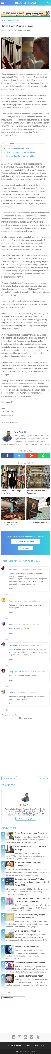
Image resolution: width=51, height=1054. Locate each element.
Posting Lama (43, 778)
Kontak (19, 1045)
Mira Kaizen (13, 569)
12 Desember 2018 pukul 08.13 (30, 569)
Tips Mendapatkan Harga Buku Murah (20, 152)
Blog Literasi (25, 3)
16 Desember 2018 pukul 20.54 (33, 672)
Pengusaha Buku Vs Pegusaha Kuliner (9, 523)
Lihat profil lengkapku (25, 819)
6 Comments (25, 30)
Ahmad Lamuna (15, 601)
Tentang (10, 1045)
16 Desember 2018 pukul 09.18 (29, 625)
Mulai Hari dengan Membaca (27, 931)
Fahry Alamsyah (15, 672)
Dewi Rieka (13, 645)
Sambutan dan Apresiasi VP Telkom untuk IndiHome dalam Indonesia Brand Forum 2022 (32, 882)
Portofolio (28, 1045)
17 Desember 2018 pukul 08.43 (27, 693)
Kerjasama (39, 1045)
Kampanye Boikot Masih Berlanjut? (30, 963)
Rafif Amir (27, 805)
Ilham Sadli (13, 625)
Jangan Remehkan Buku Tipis (17, 148)
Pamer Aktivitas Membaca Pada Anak (31, 833)
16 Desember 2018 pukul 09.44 (29, 645)
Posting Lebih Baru (9, 778)
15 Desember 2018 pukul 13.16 (33, 601)
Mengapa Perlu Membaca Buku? (29, 976)
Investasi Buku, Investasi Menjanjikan (20, 156)
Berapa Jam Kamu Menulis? (27, 947)
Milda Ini (12, 693)
